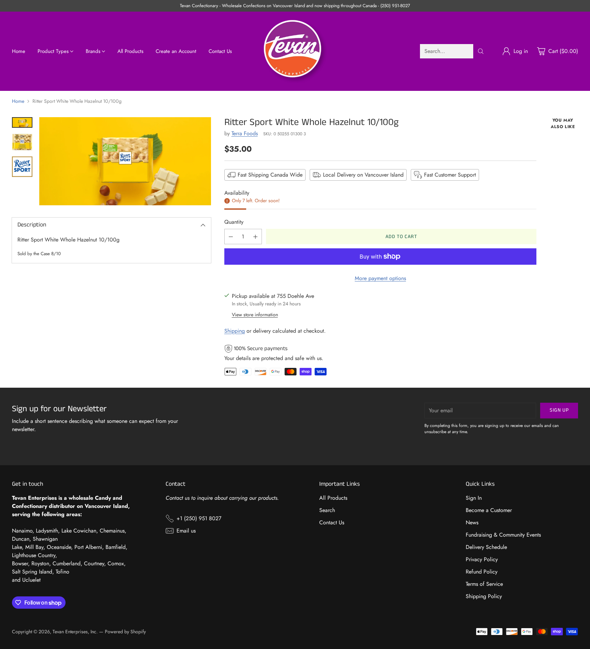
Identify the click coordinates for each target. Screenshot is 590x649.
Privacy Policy (482, 559)
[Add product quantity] (255, 236)
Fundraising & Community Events (503, 535)
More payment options (380, 278)
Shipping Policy (484, 596)
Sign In (474, 498)
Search (327, 510)
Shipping (234, 331)
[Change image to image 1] (22, 122)
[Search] (480, 51)
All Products (333, 498)
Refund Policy (481, 572)
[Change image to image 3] (22, 166)
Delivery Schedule (486, 547)
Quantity (233, 222)
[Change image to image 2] (22, 142)
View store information (255, 314)
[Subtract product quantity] (231, 236)
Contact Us (331, 522)
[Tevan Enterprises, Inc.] (295, 51)
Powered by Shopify (125, 631)
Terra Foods (244, 133)
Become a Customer (489, 510)
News (472, 522)
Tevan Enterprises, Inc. (75, 631)
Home (18, 101)
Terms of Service (484, 584)
